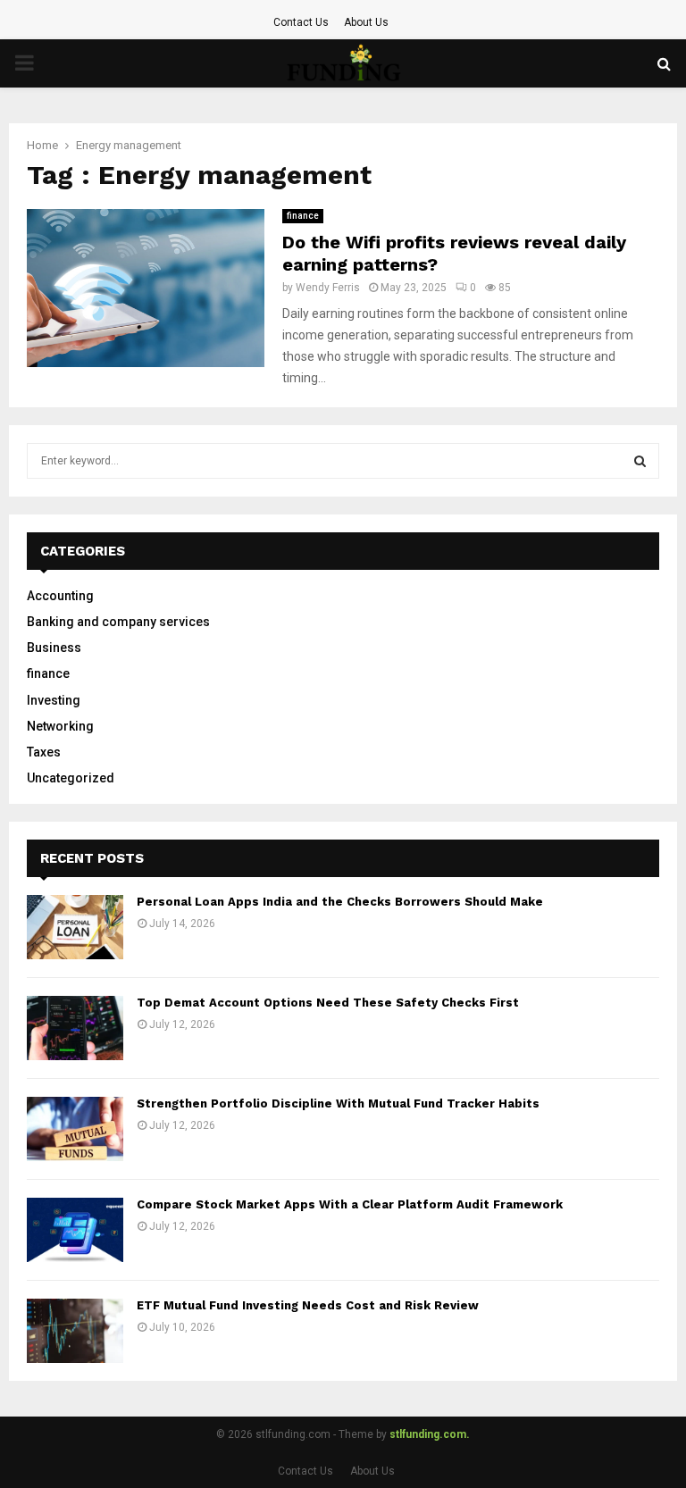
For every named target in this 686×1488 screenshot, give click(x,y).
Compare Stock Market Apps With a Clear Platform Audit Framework (350, 1204)
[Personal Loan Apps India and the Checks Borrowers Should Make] (75, 927)
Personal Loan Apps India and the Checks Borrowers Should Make (340, 901)
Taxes (44, 752)
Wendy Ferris (328, 287)
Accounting (60, 596)
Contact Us (301, 22)
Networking (60, 726)
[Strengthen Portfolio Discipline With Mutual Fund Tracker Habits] (75, 1129)
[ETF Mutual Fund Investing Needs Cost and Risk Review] (75, 1331)
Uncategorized (70, 778)
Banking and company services (118, 621)
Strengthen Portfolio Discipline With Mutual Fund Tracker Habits (338, 1103)
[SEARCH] (640, 461)
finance (303, 216)
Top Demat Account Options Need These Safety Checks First (328, 1002)
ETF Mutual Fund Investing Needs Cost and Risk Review (308, 1305)
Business (54, 647)
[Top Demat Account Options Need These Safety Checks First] (75, 1028)
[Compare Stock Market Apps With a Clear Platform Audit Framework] (75, 1230)
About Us (366, 22)
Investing (53, 700)
